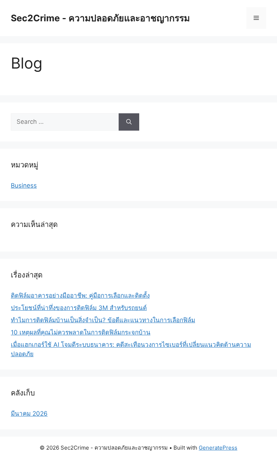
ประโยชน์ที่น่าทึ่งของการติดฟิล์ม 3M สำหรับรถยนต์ (79, 307)
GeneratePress (218, 447)
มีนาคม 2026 (29, 413)
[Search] (129, 122)
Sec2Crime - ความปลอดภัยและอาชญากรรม (100, 18)
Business (24, 185)
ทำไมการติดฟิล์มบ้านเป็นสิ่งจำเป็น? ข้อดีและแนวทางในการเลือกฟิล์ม (103, 320)
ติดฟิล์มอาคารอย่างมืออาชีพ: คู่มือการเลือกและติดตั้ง (80, 295)
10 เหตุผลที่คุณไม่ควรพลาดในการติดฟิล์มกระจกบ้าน (80, 332)
